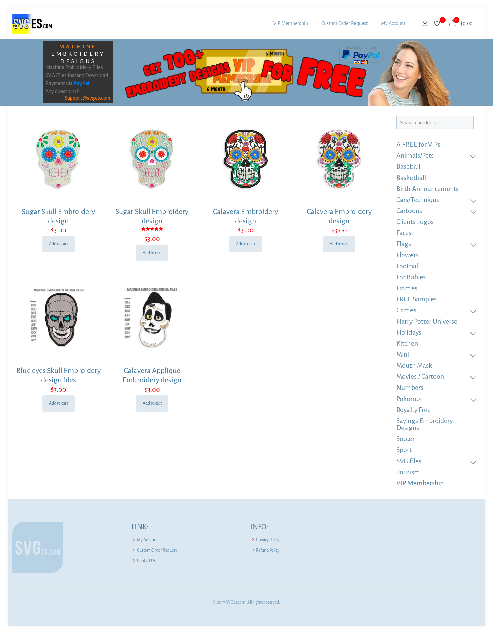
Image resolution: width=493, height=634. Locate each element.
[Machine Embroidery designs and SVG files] (32, 23)
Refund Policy (267, 550)
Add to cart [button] (58, 244)
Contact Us (146, 560)
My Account (147, 540)
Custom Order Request (157, 550)
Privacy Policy (267, 540)
